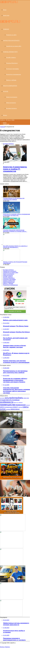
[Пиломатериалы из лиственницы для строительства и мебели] (11, 197)
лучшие (3, 400)
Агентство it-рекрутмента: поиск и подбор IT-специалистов (15, 169)
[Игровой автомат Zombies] (11, 564)
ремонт (15, 407)
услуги (2, 409)
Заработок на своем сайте (13, 46)
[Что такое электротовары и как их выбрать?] (12, 462)
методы (9, 400)
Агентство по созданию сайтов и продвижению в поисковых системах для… (16, 215)
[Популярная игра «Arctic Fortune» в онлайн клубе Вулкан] (11, 479)
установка (8, 409)
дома (24, 398)
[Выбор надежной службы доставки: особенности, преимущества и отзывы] (12, 582)
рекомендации (9, 407)
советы (26, 407)
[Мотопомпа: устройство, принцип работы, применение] (11, 427)
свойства (20, 407)
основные (16, 400)
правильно (20, 402)
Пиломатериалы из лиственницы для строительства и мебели (13, 199)
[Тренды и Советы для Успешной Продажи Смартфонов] (11, 260)
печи (15, 402)
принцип (28, 405)
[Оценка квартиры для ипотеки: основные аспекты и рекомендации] (12, 530)
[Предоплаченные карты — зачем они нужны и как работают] (13, 445)
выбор (12, 398)
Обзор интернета (11, 102)
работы (2, 407)
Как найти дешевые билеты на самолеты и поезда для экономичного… (15, 246)
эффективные (14, 409)
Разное (5, 91)
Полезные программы (12, 68)
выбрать (19, 398)
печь (17, 402)
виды (7, 398)
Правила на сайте (11, 35)
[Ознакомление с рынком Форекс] (11, 547)
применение (21, 405)
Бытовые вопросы (11, 108)
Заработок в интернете (11, 40)
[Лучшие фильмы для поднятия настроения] (11, 513)
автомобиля (2, 398)
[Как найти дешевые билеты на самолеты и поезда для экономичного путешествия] (11, 244)
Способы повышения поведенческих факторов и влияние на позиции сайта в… (15, 230)
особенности (6, 402)
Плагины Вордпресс (12, 63)
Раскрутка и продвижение (13, 74)
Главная (2, 126)
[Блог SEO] (9, 3)
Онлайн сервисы (11, 57)
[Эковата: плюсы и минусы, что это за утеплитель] (11, 616)
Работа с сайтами (11, 80)
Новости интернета (11, 97)
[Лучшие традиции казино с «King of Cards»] (11, 599)
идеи (27, 398)
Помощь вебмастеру (10, 51)
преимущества (7, 404)
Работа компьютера (10, 85)
